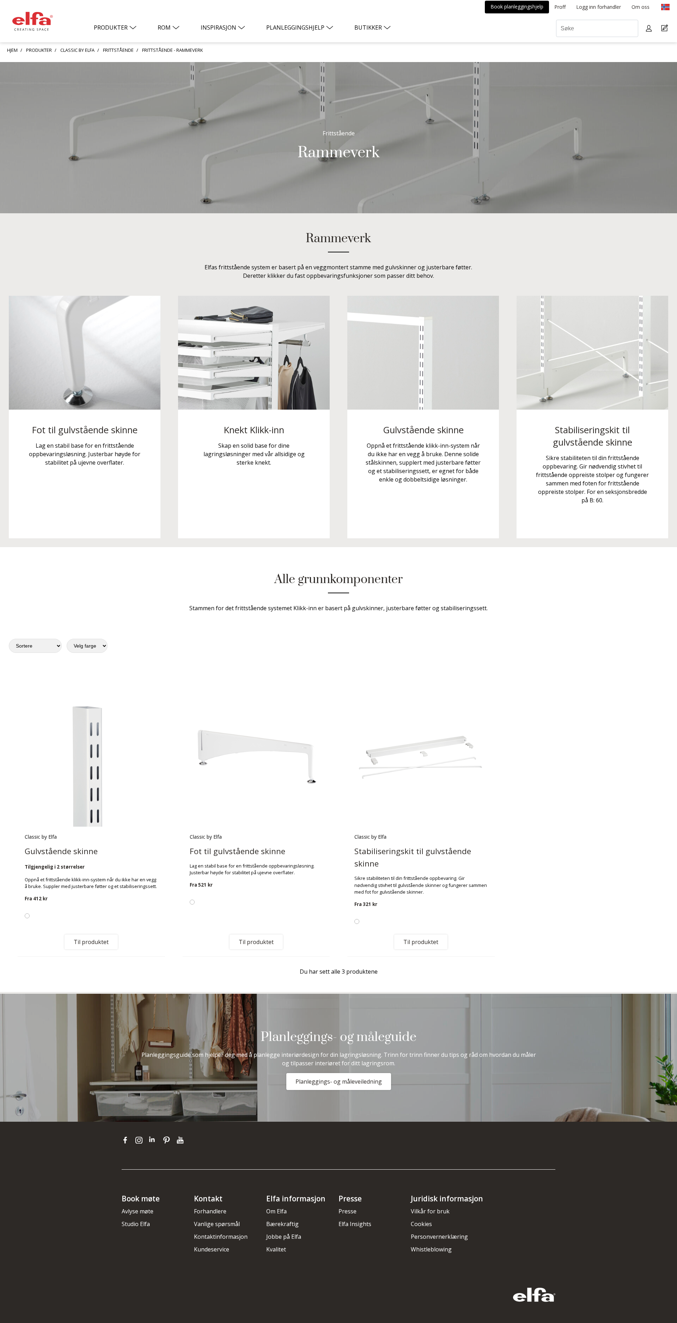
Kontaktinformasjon (221, 1237)
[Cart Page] (665, 28)
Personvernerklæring (439, 1237)
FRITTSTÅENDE (118, 50)
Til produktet (91, 942)
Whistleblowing (431, 1249)
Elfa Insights (354, 1224)
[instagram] (140, 1140)
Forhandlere (210, 1211)
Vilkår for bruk (430, 1211)
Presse (347, 1211)
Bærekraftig (282, 1224)
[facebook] (127, 1140)
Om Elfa (276, 1211)
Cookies (421, 1224)
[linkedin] (154, 1140)
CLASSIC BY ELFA (77, 50)
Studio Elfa (136, 1224)
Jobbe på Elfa (283, 1237)
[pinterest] (168, 1140)
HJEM (12, 50)
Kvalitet (276, 1249)
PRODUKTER (39, 50)
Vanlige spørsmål (217, 1224)
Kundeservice (211, 1249)
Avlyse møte (137, 1211)
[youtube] (181, 1140)
